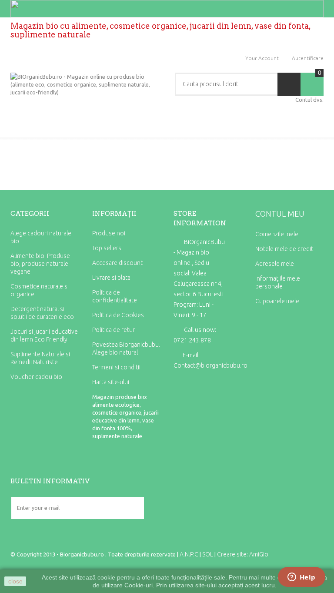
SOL (207, 554)
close (15, 581)
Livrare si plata (111, 277)
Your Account (262, 58)
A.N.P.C (189, 554)
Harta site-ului (110, 382)
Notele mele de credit (284, 248)
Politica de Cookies (118, 315)
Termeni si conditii (116, 367)
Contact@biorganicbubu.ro (210, 365)
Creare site (232, 554)
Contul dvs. (309, 100)
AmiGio (258, 554)
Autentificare (308, 58)
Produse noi (108, 233)
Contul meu (279, 213)
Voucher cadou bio (36, 376)
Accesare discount (117, 262)
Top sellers (106, 248)
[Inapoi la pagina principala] (13, 155)
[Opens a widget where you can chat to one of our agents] (301, 578)
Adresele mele (274, 263)
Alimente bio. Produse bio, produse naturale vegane (40, 263)
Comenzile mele (276, 234)
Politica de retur (113, 329)
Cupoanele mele (277, 301)
